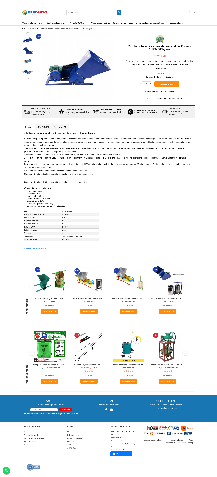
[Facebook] (106, 409)
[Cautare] (119, 12)
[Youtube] (111, 409)
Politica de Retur (73, 435)
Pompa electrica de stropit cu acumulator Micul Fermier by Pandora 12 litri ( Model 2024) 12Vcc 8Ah (49, 365)
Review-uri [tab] (60, 127)
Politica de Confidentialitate (38, 416)
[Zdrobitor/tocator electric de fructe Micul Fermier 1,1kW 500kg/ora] (77, 67)
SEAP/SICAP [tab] (43, 127)
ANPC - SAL (71, 448)
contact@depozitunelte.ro (167, 408)
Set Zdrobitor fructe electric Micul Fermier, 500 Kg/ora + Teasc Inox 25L (167, 298)
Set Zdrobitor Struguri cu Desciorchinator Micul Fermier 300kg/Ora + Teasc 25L (89, 298)
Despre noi (28, 432)
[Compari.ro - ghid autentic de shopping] (34, 467)
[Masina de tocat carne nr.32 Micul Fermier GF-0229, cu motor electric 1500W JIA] (167, 346)
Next (27, 78)
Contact (27, 445)
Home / (25, 29)
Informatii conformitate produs (35, 249)
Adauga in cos (166, 84)
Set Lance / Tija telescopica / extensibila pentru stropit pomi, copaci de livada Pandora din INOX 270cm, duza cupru (89, 365)
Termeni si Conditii (31, 435)
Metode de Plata (73, 432)
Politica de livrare (30, 441)
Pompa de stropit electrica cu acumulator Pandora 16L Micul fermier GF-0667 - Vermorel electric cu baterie (128, 365)
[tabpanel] (77, 67)
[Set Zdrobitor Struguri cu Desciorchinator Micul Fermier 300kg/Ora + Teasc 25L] (89, 280)
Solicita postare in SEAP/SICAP (169, 98)
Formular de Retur (73, 441)
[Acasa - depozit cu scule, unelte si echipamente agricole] (34, 12)
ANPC (69, 445)
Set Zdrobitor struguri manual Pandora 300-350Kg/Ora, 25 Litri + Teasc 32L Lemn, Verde (49, 298)
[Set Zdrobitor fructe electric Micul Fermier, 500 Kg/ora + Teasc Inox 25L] (167, 280)
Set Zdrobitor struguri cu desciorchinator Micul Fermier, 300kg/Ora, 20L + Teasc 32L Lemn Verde (128, 298)
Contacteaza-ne (123, 454)
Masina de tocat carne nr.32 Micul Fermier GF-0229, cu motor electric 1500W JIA (167, 365)
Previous (27, 33)
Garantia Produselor (74, 438)
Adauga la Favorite (143, 98)
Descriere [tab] (28, 127)
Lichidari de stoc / (34, 29)
